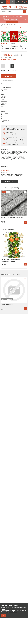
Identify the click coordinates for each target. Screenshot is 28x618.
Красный (3, 111)
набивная (3, 90)
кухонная (3, 104)
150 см (2, 94)
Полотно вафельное (6, 87)
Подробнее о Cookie (11, 611)
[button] (5, 256)
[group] (14, 207)
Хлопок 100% (4, 101)
